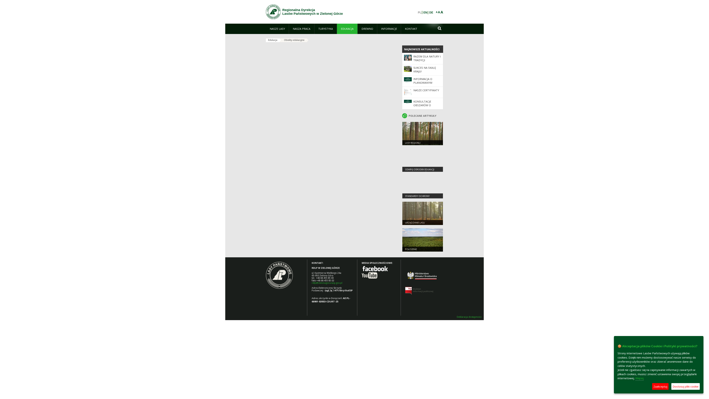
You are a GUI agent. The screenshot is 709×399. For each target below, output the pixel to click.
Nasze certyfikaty (426, 90)
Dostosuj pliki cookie (685, 386)
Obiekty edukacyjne (294, 40)
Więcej (639, 378)
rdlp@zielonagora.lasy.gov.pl (327, 282)
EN (425, 12)
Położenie (411, 249)
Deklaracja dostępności (469, 317)
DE (431, 12)
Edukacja (272, 40)
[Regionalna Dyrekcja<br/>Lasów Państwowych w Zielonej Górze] (273, 11)
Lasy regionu (412, 142)
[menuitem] (277, 29)
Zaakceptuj (660, 386)
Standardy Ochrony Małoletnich (417, 198)
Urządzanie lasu (415, 222)
